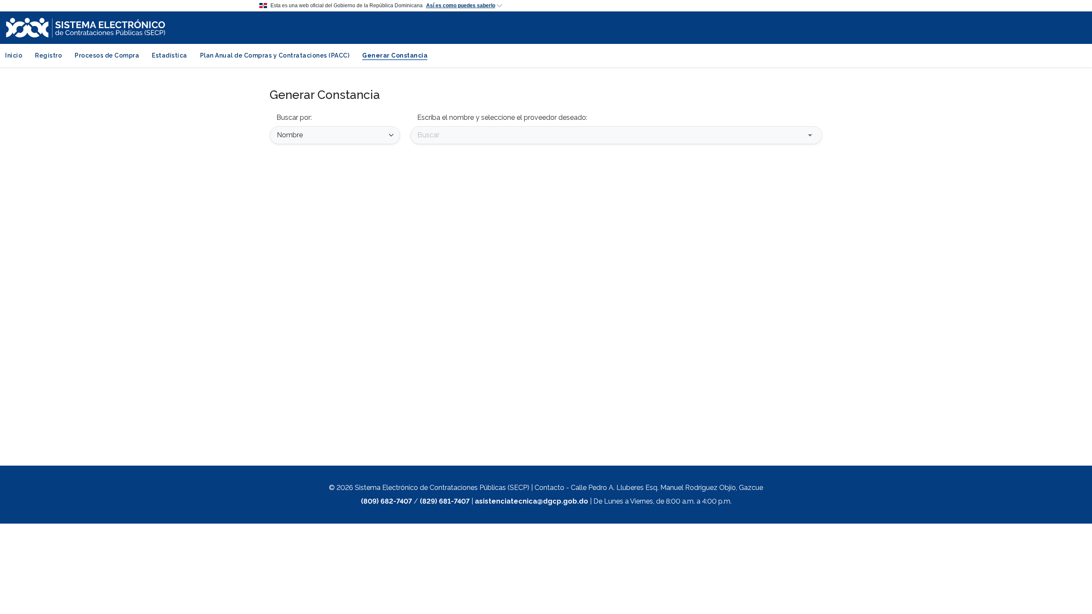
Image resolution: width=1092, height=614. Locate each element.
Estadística (169, 55)
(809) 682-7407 (386, 501)
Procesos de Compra (107, 55)
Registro (48, 55)
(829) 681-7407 (445, 501)
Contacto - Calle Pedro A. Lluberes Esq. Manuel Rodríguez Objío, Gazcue (648, 488)
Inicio (13, 55)
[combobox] (610, 135)
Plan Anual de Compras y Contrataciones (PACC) (275, 55)
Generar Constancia (394, 55)
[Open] (810, 135)
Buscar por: (294, 117)
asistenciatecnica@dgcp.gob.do (531, 501)
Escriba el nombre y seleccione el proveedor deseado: (502, 117)
